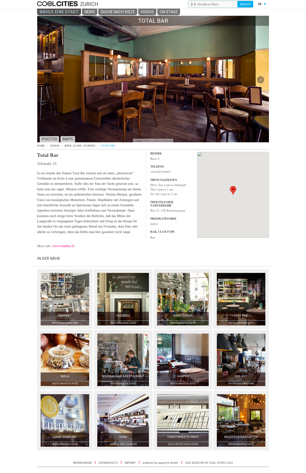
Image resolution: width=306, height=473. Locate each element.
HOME (41, 145)
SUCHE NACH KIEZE (118, 12)
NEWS (89, 12)
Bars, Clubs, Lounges (80, 145)
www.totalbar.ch (63, 246)
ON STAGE (169, 12)
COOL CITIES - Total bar (58, 4)
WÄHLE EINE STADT (59, 12)
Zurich (55, 145)
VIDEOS (147, 12)
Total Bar (108, 145)
